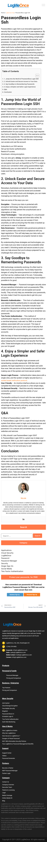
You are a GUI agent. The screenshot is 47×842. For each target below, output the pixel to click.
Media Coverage (7, 795)
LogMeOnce (6, 555)
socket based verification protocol (14, 380)
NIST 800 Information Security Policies (14, 741)
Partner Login (6, 773)
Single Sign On (7, 566)
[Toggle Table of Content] (36, 75)
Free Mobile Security (8, 708)
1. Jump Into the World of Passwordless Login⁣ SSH (21, 79)
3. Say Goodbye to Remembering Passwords (19, 84)
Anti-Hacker (6, 703)
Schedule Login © (7, 716)
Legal (4, 792)
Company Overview (8, 784)
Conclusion (8, 92)
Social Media (6, 569)
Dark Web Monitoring (8, 722)
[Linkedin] (23, 519)
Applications (6, 550)
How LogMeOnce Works (9, 730)
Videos (4, 756)
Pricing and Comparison (13, 678)
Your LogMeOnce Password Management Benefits (17, 744)
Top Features (6, 687)
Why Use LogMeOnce (9, 733)
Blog (3, 801)
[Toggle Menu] (43, 5)
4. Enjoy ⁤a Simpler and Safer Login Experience (20, 87)
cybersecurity (10, 12)
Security (4, 563)
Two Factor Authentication (12, 571)
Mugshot (5, 711)
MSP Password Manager (9, 770)
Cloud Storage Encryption (10, 706)
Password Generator (8, 758)
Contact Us (5, 782)
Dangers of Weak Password (11, 738)
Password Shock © (8, 714)
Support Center (6, 753)
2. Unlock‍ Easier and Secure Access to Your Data (20, 81)
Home (3, 12)
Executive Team (7, 787)
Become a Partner (7, 768)
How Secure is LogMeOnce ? (11, 736)
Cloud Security (7, 553)
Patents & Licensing (8, 790)
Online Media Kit (7, 798)
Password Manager (9, 561)
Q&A (5, 89)
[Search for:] (16, 536)
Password (5, 558)
